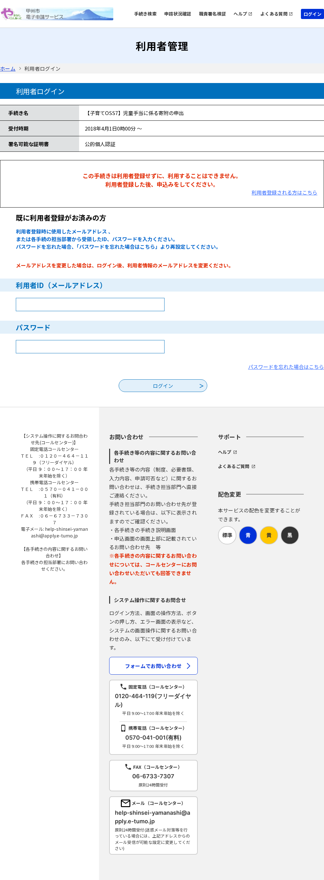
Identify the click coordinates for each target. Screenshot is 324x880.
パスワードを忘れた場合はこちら (286, 366)
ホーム (8, 68)
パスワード (33, 327)
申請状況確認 (177, 13)
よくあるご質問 (234, 466)
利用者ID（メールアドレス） (61, 285)
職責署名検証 (212, 13)
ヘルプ (240, 13)
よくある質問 (274, 13)
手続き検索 (145, 13)
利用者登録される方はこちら (284, 192)
